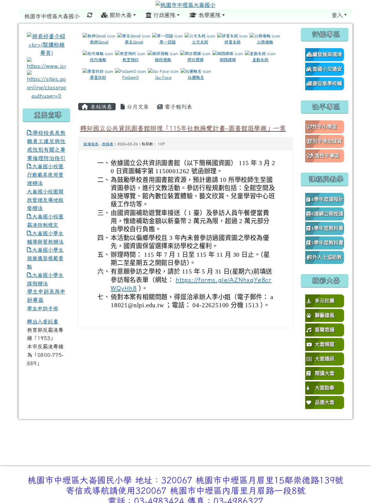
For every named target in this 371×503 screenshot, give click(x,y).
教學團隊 (209, 15)
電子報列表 (177, 106)
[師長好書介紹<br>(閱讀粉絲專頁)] (46, 44)
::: (236, 14)
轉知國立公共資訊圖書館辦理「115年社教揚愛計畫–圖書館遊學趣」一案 (183, 128)
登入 (337, 15)
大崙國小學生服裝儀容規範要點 (45, 258)
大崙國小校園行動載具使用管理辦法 (45, 175)
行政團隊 (163, 15)
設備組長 (91, 144)
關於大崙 (120, 15)
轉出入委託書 (42, 321)
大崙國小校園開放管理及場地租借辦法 (45, 200)
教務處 (107, 144)
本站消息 (100, 106)
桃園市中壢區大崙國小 (51, 16)
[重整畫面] (90, 15)
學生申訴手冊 (42, 308)
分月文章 (137, 106)
